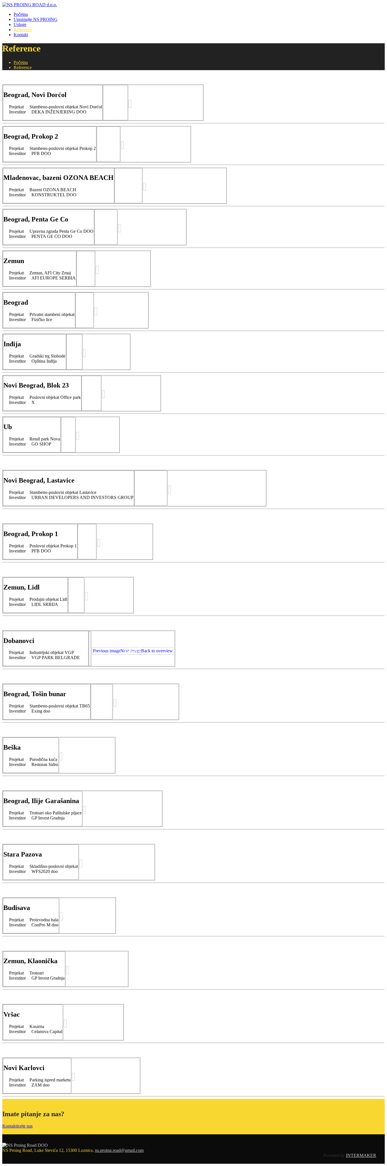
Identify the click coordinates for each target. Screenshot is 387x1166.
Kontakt (21, 34)
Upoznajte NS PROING (36, 19)
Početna (21, 14)
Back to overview (157, 650)
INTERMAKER (361, 1155)
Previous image (106, 650)
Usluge (20, 24)
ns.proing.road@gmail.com (119, 1150)
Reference (23, 29)
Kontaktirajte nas (17, 1126)
